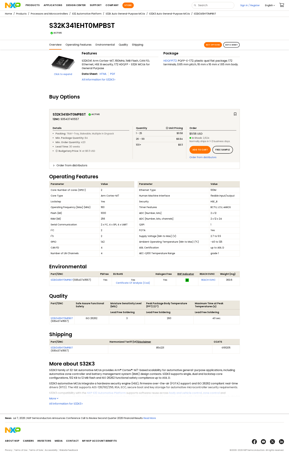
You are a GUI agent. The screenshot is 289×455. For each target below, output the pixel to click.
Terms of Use (20, 450)
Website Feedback (68, 450)
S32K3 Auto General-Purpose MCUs (169, 13)
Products (21, 13)
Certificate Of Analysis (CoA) (133, 283)
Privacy (8, 450)
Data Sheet (231, 44)
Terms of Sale (36, 450)
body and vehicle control (185, 393)
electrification (58, 397)
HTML (103, 74)
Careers (28, 440)
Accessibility (51, 450)
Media (59, 440)
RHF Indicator (185, 274)
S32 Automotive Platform (87, 13)
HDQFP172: (170, 61)
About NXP (12, 440)
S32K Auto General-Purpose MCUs (125, 13)
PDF (112, 74)
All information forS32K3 (98, 79)
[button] (270, 5)
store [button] (128, 5)
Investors (44, 440)
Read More (149, 418)
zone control (211, 393)
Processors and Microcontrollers (49, 13)
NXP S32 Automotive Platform (106, 393)
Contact (72, 440)
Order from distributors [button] (72, 165)
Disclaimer (144, 341)
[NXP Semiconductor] (13, 5)
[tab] (144, 165)
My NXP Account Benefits (99, 440)
